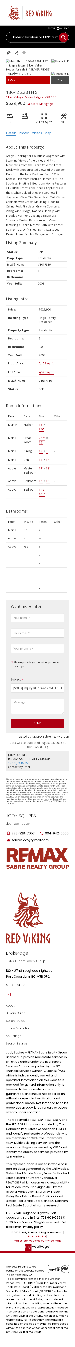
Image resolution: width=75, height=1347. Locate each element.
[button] (7, 985)
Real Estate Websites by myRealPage (38, 1240)
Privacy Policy (37, 1236)
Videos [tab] (37, 133)
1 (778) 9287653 (18, 763)
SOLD (66, 28)
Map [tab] (47, 133)
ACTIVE (51, 28)
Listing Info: (17, 299)
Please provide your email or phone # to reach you (35, 664)
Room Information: (23, 405)
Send (37, 723)
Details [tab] (11, 133)
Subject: (16, 679)
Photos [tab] (24, 133)
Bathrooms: (17, 511)
